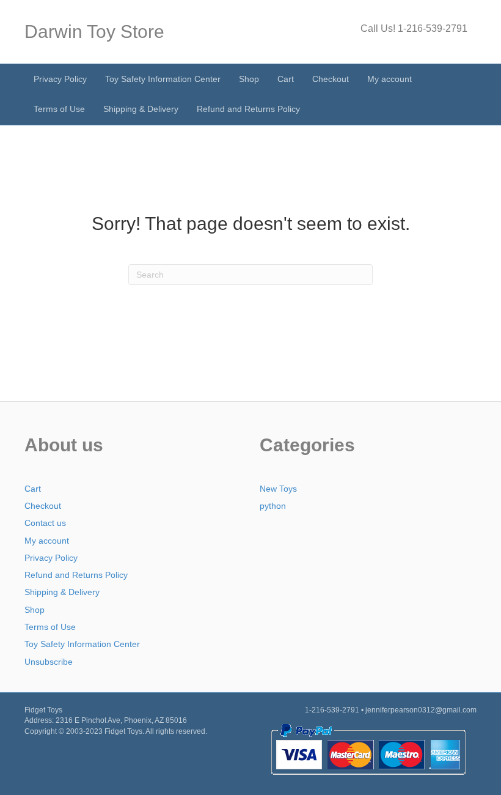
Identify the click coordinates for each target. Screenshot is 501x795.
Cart (285, 79)
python (273, 506)
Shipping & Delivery (140, 109)
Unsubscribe (48, 662)
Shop (249, 79)
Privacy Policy (60, 79)
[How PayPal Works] (368, 749)
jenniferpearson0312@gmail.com (421, 710)
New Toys (278, 489)
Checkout (330, 79)
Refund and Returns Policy (248, 109)
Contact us (45, 523)
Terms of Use (59, 109)
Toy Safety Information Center (163, 79)
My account (389, 79)
